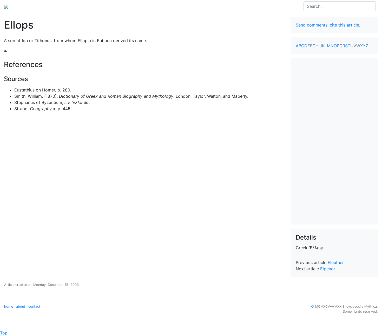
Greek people (71, 6)
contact (34, 306)
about (20, 306)
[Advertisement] (334, 141)
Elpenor (327, 268)
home (8, 306)
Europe (47, 6)
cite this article (344, 25)
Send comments (311, 25)
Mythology (25, 6)
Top (4, 332)
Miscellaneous (122, 6)
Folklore (96, 6)
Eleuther (336, 262)
